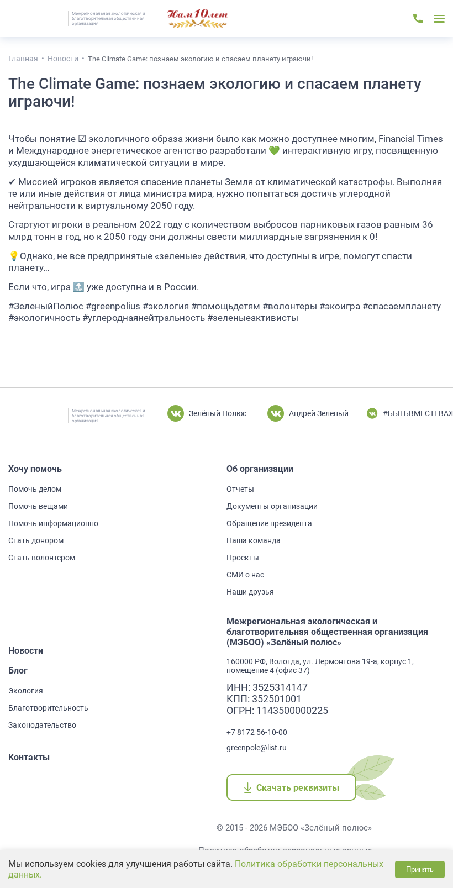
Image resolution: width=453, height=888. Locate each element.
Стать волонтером (41, 557)
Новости (25, 650)
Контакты (29, 757)
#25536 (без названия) (197, 18)
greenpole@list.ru (257, 747)
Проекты (243, 557)
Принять (420, 869)
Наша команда (254, 540)
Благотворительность (48, 707)
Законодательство (42, 725)
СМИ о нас (245, 574)
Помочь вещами (38, 506)
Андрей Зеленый (319, 413)
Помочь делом (34, 489)
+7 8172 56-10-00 (257, 732)
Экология (25, 690)
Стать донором (36, 540)
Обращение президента (269, 523)
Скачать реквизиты (297, 787)
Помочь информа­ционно (53, 523)
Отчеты (240, 489)
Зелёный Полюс (217, 413)
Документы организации (272, 506)
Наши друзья (250, 591)
